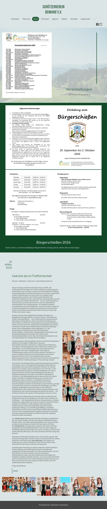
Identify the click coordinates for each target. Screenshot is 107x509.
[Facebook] (97, 24)
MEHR (15, 471)
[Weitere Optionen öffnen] (94, 19)
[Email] (100, 24)
